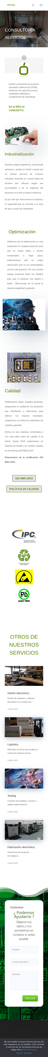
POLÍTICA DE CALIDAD (24, 489)
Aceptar (19, 1053)
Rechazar (28, 1053)
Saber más (12, 709)
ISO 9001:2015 (24, 478)
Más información (30, 1050)
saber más (12, 760)
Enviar (30, 998)
